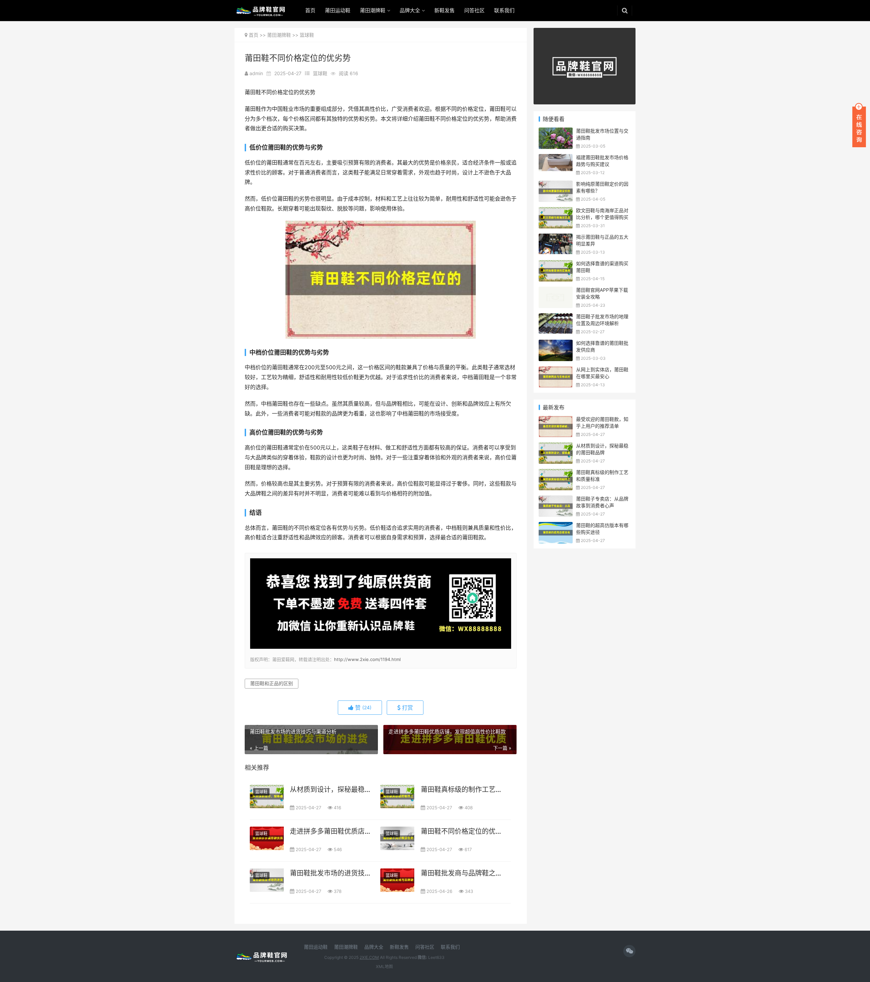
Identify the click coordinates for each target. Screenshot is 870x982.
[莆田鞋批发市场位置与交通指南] (556, 132)
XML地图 (384, 966)
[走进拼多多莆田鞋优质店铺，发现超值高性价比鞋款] (267, 838)
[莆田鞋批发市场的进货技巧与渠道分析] (267, 880)
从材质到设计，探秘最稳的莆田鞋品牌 (330, 789)
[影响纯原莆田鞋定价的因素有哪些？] (556, 185)
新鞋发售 (444, 10)
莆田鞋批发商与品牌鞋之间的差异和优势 (461, 873)
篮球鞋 (307, 35)
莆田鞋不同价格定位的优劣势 (461, 831)
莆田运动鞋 (337, 10)
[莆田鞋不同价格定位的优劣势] (397, 838)
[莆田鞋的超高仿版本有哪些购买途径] (556, 526)
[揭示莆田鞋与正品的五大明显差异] (556, 238)
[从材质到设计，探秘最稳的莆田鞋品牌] (267, 796)
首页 (310, 10)
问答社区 (474, 10)
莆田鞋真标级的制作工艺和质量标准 (461, 789)
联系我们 (504, 10)
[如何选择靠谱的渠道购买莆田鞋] (556, 264)
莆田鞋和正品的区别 (271, 683)
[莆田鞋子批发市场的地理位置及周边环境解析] (556, 317)
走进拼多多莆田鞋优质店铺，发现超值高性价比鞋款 (330, 831)
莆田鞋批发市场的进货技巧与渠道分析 (330, 873)
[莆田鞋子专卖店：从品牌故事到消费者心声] (556, 500)
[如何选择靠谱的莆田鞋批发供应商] (556, 344)
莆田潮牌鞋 (372, 10)
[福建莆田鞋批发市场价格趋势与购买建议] (556, 158)
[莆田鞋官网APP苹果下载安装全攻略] (556, 291)
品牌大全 (410, 10)
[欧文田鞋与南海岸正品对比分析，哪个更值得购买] (556, 211)
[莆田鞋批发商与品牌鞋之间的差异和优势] (397, 880)
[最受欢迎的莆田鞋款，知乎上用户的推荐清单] (556, 420)
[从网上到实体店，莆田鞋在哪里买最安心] (556, 370)
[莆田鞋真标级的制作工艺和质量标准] (397, 796)
